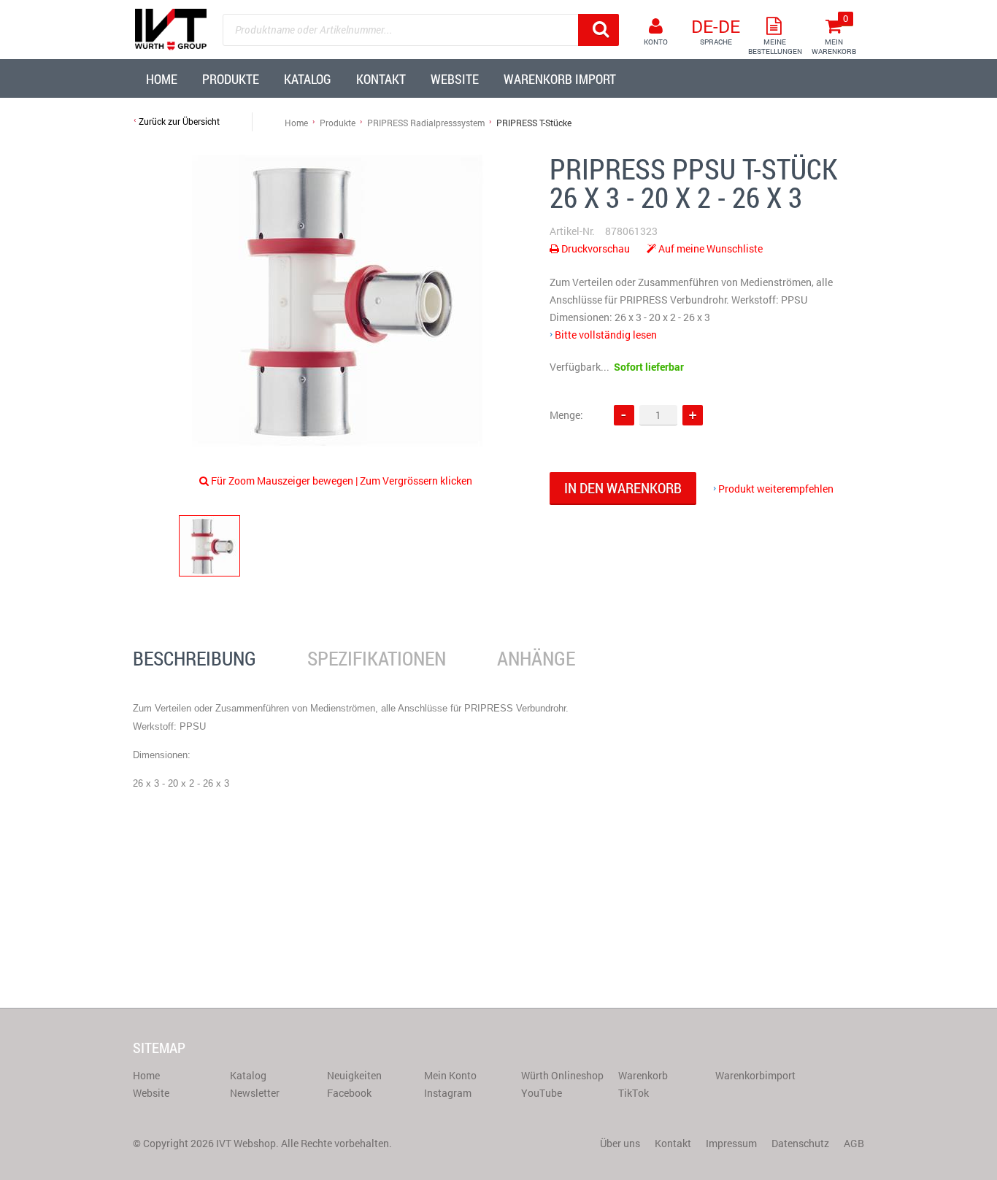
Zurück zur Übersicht (179, 121)
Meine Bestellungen (775, 46)
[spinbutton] (658, 415)
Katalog (248, 1075)
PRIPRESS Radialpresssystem (426, 122)
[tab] (194, 659)
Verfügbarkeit (581, 367)
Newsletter (255, 1093)
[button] (692, 415)
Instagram (447, 1093)
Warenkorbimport (755, 1075)
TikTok (633, 1093)
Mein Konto (450, 1075)
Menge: (566, 415)
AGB (854, 1143)
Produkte (337, 122)
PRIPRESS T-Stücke (533, 122)
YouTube (541, 1093)
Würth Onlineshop (562, 1075)
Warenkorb (643, 1075)
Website (151, 1093)
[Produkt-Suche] (598, 30)
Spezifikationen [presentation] (376, 658)
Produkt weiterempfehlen (776, 488)
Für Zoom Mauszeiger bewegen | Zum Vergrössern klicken (341, 480)
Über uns (620, 1143)
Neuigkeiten (354, 1075)
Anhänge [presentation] (536, 658)
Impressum (731, 1143)
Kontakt (673, 1143)
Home (296, 122)
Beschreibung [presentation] (194, 658)
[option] (338, 301)
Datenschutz (800, 1143)
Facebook (349, 1093)
